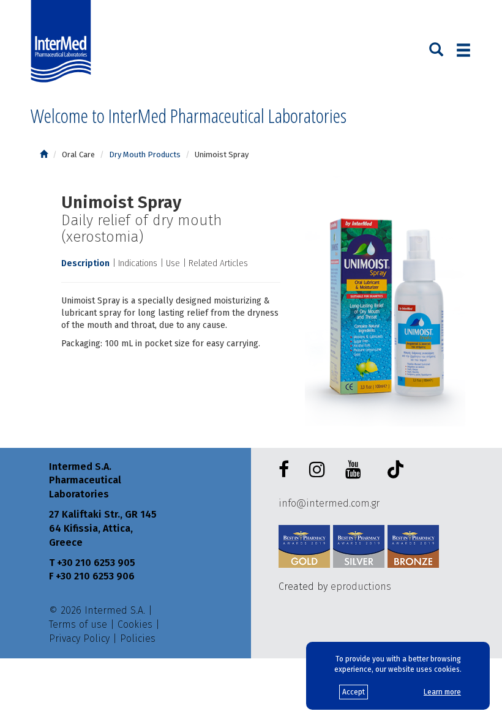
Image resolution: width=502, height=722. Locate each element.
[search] (436, 48)
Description (85, 263)
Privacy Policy (79, 638)
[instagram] (319, 470)
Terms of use (78, 624)
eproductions (361, 586)
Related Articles (218, 263)
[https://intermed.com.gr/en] (44, 154)
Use (173, 263)
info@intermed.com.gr (329, 503)
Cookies (135, 624)
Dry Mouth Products (145, 154)
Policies (137, 638)
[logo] (64, 41)
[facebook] (286, 470)
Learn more (442, 692)
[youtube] (355, 470)
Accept (353, 692)
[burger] (463, 49)
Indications (137, 263)
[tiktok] (392, 471)
